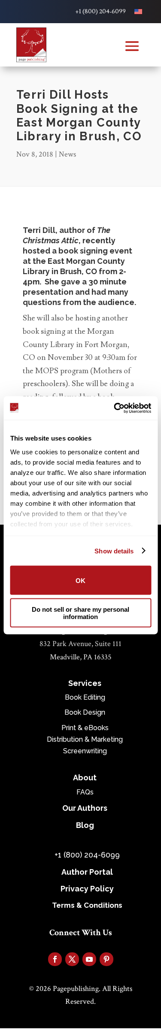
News (67, 154)
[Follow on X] (72, 959)
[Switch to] (138, 11)
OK (80, 580)
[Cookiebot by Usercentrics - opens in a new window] (114, 408)
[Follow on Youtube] (89, 959)
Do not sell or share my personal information (80, 612)
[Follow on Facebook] (55, 959)
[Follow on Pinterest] (106, 959)
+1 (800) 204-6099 (100, 11)
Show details (114, 550)
